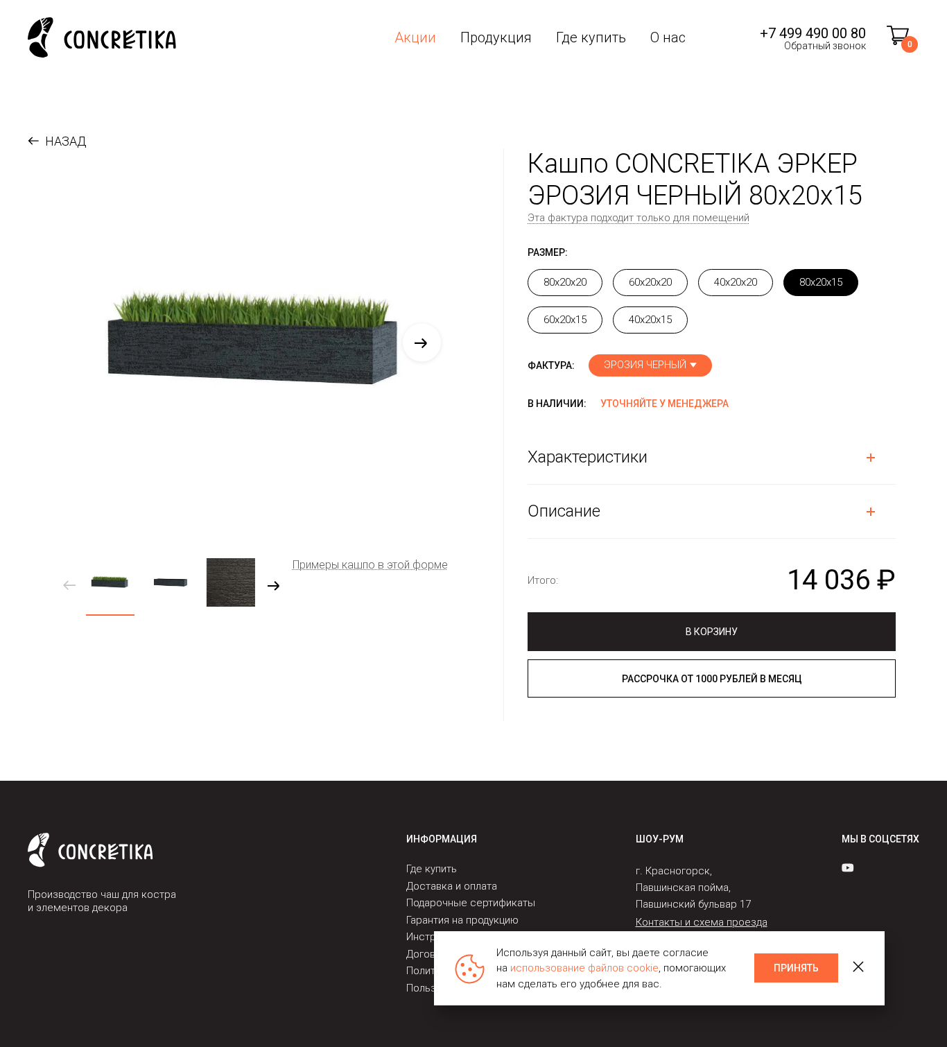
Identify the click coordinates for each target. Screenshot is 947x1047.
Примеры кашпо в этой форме (370, 564)
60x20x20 (650, 282)
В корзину (712, 631)
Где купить (591, 37)
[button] (422, 343)
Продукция (496, 37)
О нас (668, 37)
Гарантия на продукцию (462, 920)
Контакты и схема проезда (701, 922)
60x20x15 (565, 319)
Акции (415, 37)
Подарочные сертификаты (470, 903)
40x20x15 (650, 319)
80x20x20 (565, 282)
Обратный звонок (825, 45)
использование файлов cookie (584, 968)
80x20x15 (820, 282)
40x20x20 (735, 282)
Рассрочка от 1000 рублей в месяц (712, 678)
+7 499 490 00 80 (813, 33)
